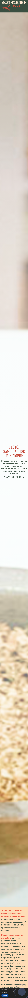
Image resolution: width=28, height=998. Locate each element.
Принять (5, 995)
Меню (5, 8)
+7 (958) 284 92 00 (15, 8)
